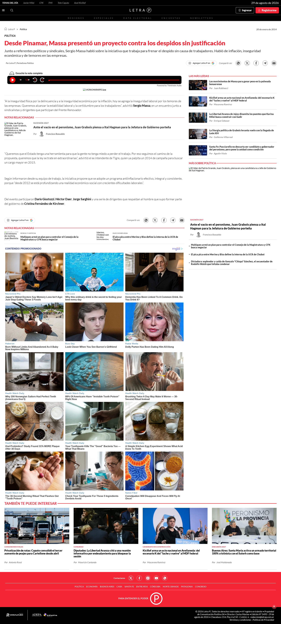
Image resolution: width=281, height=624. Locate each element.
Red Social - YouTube (156, 578)
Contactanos (119, 578)
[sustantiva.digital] (50, 615)
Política (23, 29)
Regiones (76, 18)
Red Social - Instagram (147, 578)
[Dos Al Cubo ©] (15, 615)
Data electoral (137, 18)
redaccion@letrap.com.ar (262, 617)
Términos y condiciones (240, 619)
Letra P (11, 29)
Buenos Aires (107, 586)
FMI (51, 2)
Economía (92, 586)
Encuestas (171, 18)
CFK (41, 2)
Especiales (104, 18)
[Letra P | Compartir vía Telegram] (265, 63)
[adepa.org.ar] (37, 615)
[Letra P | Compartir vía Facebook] (256, 63)
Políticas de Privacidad (263, 619)
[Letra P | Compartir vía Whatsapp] (238, 63)
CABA (119, 586)
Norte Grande (171, 586)
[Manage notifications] (274, 606)
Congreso (200, 586)
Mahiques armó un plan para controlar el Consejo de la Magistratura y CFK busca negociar (230, 246)
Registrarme (269, 10)
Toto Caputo (63, 2)
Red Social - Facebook (139, 578)
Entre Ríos (142, 586)
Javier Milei (28, 2)
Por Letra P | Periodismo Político (20, 63)
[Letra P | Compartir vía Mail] (273, 63)
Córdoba (155, 586)
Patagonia (187, 586)
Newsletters (201, 18)
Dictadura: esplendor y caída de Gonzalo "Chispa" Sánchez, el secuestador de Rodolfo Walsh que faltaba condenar (232, 262)
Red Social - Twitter (130, 578)
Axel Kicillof (80, 2)
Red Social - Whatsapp (164, 578)
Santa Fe (129, 586)
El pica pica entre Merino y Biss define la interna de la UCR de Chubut (227, 254)
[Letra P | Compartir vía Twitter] (247, 63)
